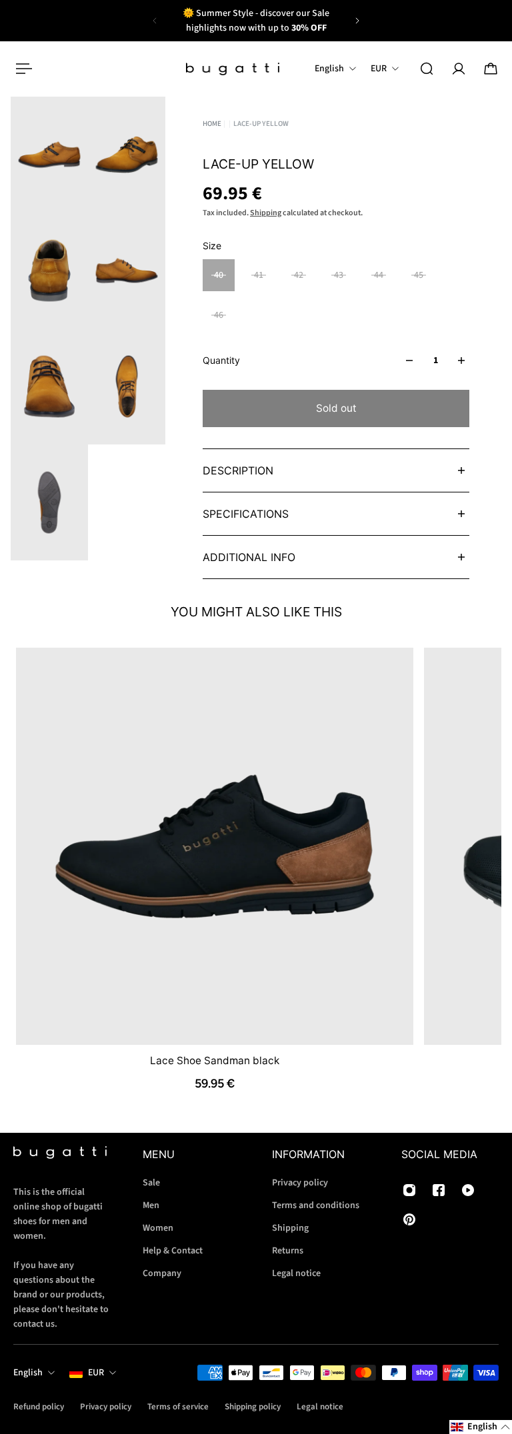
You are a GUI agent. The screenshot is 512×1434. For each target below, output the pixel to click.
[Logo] (232, 69)
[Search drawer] (427, 68)
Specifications (246, 513)
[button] (480, 1427)
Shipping (265, 213)
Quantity (221, 360)
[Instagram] (409, 1190)
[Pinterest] (409, 1219)
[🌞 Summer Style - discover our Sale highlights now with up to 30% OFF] (256, 20)
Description (238, 470)
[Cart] (491, 68)
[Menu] (21, 68)
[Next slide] (357, 20)
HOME (212, 123)
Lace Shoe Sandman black (214, 1060)
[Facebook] (438, 1190)
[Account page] (459, 68)
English (28, 1372)
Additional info (249, 557)
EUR (96, 1372)
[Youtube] (468, 1190)
